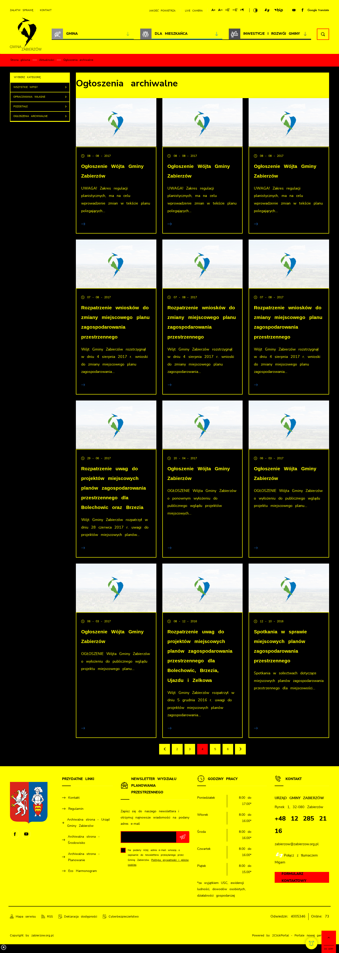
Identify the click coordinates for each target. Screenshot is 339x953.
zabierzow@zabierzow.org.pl (296, 844)
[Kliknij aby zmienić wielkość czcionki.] (213, 11)
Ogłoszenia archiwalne (30, 116)
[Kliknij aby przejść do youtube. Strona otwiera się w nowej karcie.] (294, 10)
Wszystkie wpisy (25, 87)
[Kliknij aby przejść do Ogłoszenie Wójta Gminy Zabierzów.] (116, 122)
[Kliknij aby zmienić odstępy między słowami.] (235, 11)
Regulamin (75, 808)
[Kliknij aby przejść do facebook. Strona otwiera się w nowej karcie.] (302, 10)
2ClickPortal (280, 935)
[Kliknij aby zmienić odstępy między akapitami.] (242, 11)
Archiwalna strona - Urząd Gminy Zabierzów (88, 822)
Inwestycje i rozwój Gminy (271, 33)
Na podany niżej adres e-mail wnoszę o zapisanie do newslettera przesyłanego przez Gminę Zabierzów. (158, 857)
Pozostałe (20, 106)
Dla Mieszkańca (171, 33)
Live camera (194, 10)
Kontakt (46, 10)
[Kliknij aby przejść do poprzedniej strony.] (164, 749)
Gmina (72, 33)
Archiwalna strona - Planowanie (84, 857)
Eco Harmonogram (82, 871)
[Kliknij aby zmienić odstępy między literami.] (220, 11)
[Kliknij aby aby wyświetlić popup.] (311, 943)
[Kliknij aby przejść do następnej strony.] (240, 749)
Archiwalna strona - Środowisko (84, 840)
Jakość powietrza (162, 10)
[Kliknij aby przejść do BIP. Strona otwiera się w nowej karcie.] (278, 10)
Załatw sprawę (21, 10)
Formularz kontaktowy (294, 877)
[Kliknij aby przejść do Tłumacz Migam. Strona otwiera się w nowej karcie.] (267, 10)
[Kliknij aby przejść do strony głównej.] (26, 34)
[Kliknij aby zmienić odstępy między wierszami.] (228, 11)
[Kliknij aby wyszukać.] (323, 34)
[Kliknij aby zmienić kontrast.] (256, 10)
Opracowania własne (29, 97)
